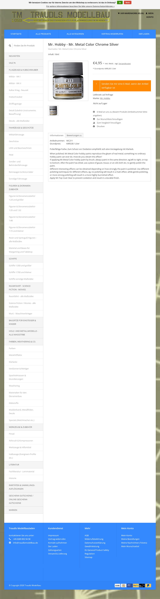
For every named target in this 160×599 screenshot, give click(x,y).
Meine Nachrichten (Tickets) (134, 542)
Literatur (14, 464)
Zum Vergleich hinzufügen (108, 122)
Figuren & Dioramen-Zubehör (20, 187)
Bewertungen (74, 135)
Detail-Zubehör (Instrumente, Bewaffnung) (22, 112)
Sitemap (88, 557)
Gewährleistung (92, 546)
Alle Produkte (43, 33)
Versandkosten (125, 63)
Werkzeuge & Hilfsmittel (20, 447)
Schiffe (13, 258)
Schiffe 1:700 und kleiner (20, 272)
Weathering (14, 385)
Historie (12, 478)
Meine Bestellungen (130, 539)
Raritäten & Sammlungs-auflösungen (22, 487)
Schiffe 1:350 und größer (20, 265)
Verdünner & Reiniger (19, 368)
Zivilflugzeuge (15, 103)
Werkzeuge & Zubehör (20, 427)
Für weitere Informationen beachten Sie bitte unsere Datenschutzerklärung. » (80, 6)
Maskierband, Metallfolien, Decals (21, 411)
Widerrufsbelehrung (94, 539)
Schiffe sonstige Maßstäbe (21, 279)
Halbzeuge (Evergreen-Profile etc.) (22, 456)
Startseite (16, 33)
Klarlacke (13, 361)
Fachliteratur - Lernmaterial (21, 471)
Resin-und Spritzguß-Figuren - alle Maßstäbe (22, 239)
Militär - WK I (15, 76)
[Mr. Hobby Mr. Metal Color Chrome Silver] (68, 81)
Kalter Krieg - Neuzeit (18, 90)
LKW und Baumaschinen (20, 148)
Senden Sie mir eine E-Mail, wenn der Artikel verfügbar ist (125, 85)
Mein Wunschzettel (130, 546)
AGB (87, 535)
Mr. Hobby (105, 98)
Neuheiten (14, 56)
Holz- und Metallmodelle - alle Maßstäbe (23, 333)
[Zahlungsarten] (118, 585)
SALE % (12, 62)
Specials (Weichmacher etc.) (21, 420)
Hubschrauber (15, 96)
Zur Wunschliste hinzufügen (109, 119)
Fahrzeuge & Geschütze (21, 127)
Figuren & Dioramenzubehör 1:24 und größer (22, 198)
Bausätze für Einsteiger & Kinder (22, 322)
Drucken (100, 126)
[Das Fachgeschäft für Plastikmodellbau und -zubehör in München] (61, 15)
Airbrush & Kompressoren (21, 440)
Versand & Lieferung (57, 553)
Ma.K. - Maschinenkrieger (20, 313)
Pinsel (11, 433)
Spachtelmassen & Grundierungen (17, 377)
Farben (12, 348)
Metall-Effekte (15, 355)
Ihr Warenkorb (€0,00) (132, 13)
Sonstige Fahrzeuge (18, 178)
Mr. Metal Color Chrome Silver (73, 49)
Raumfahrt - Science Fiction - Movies (19, 288)
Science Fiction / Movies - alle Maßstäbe (22, 305)
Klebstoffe (13, 403)
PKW (11, 154)
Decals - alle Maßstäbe (19, 120)
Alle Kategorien (75, 33)
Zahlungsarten (55, 550)
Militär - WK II (15, 83)
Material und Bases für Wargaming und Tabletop (20, 250)
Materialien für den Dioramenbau (18, 394)
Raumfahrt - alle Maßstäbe (21, 296)
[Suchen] (10, 45)
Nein (128, 3)
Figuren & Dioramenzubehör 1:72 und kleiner (22, 229)
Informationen (56, 135)
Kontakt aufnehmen (57, 542)
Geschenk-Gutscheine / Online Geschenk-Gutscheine (21, 499)
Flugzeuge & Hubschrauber (23, 69)
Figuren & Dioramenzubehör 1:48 (22, 218)
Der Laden (144, 33)
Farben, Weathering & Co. (22, 341)
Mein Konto (126, 535)
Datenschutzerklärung (95, 542)
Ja (120, 3)
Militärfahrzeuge (16, 134)
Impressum (53, 535)
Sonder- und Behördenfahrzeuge (18, 163)
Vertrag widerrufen (112, 33)
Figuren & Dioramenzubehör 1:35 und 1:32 (22, 208)
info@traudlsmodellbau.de (25, 542)
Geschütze (14, 141)
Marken (13, 510)
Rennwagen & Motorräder (21, 172)
